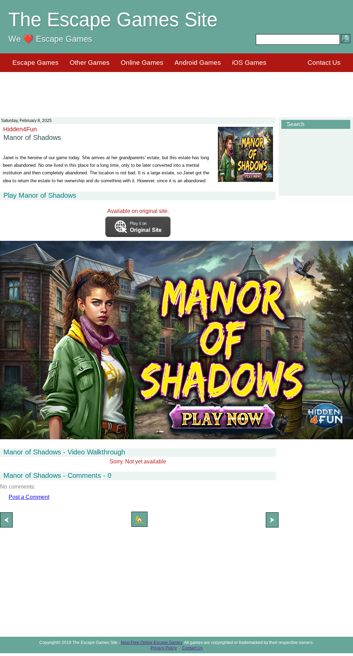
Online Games (142, 62)
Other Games (90, 62)
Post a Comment (29, 497)
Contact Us (324, 62)
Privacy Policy (164, 648)
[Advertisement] (176, 90)
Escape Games (35, 62)
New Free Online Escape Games (151, 642)
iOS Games (249, 62)
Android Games (197, 62)
